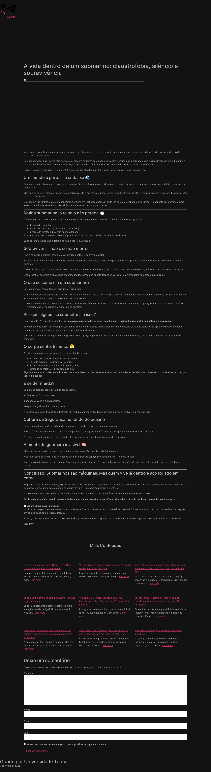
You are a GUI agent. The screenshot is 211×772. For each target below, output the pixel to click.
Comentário (31, 673)
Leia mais (36, 579)
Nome (27, 709)
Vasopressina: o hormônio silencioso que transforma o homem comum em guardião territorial (158, 601)
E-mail (27, 721)
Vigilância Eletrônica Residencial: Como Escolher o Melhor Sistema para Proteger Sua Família (104, 601)
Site (26, 733)
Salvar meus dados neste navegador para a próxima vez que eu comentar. (66, 744)
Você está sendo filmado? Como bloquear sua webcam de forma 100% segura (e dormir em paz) (160, 568)
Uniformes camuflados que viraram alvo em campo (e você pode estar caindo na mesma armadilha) (48, 634)
